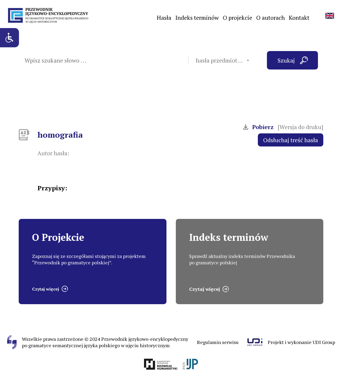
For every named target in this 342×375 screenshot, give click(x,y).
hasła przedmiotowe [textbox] (222, 60)
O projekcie (237, 17)
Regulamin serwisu (218, 342)
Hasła (164, 17)
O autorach (270, 17)
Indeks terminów (197, 17)
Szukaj (286, 60)
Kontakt (299, 17)
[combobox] (222, 60)
